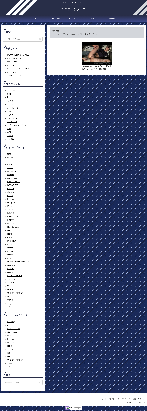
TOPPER (11, 283)
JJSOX (10, 209)
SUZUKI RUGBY (14, 276)
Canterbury (12, 178)
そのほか (11, 139)
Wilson (10, 296)
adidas (10, 157)
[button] (40, 39)
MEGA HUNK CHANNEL (18, 55)
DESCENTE (12, 185)
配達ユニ (11, 132)
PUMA (10, 251)
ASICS (10, 168)
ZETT (9, 363)
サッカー (11, 90)
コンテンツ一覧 (114, 399)
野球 (9, 94)
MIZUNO (11, 223)
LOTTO (10, 220)
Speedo (10, 272)
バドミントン (13, 108)
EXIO (9, 335)
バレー (10, 111)
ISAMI (10, 206)
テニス (10, 104)
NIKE (9, 230)
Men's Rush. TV (14, 58)
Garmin (10, 192)
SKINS (10, 349)
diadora (10, 189)
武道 (9, 129)
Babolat (10, 175)
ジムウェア (12, 122)
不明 (9, 307)
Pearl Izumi (12, 241)
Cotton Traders (13, 182)
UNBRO (10, 290)
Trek (9, 286)
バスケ (10, 115)
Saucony (11, 265)
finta (9, 154)
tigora (9, 356)
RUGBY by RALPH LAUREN (19, 262)
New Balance (13, 227)
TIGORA (11, 279)
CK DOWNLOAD (14, 62)
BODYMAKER (13, 329)
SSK (9, 353)
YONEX (10, 300)
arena (9, 164)
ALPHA (10, 161)
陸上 (9, 97)
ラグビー (11, 101)
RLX (9, 258)
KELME (10, 213)
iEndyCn (11, 202)
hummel (10, 199)
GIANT (10, 196)
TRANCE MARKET (15, 76)
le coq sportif (12, 216)
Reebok (10, 255)
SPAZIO (10, 269)
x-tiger (10, 303)
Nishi (9, 234)
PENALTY (11, 244)
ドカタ (10, 136)
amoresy (11, 322)
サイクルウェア (14, 118)
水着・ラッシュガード (17, 125)
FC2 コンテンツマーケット (19, 69)
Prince (10, 248)
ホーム (104, 399)
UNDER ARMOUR (15, 293)
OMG (9, 237)
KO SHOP (11, 72)
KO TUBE (11, 65)
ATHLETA (11, 171)
